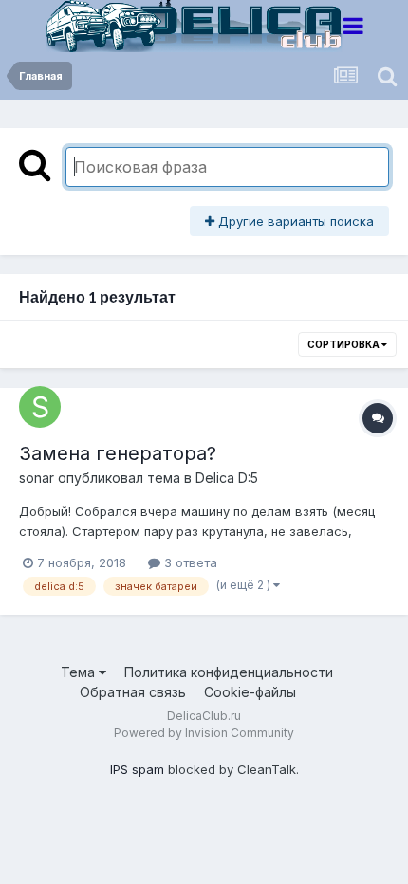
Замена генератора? (117, 453)
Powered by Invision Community (204, 733)
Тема (80, 672)
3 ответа (188, 562)
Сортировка (344, 344)
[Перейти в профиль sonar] (40, 407)
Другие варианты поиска (294, 221)
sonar (36, 478)
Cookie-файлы (250, 692)
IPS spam (137, 769)
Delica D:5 (226, 478)
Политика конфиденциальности (228, 672)
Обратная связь (133, 692)
